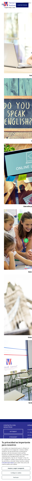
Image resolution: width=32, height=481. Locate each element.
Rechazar (16, 477)
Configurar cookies (16, 473)
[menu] (2, 4)
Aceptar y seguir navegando (16, 468)
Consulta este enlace (8, 462)
